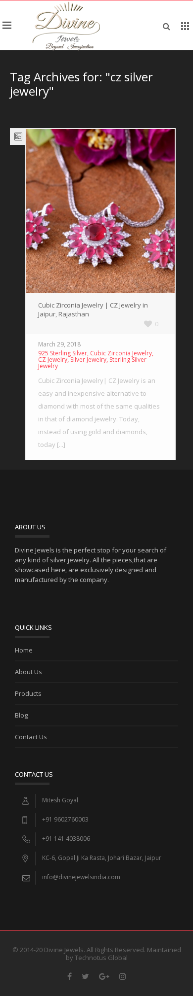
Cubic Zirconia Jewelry (121, 353)
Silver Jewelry (88, 359)
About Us (28, 671)
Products (28, 693)
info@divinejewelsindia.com (81, 877)
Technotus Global (101, 957)
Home (24, 650)
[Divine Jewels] (66, 25)
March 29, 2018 (59, 344)
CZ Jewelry (52, 359)
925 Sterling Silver (62, 353)
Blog (21, 715)
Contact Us (31, 736)
